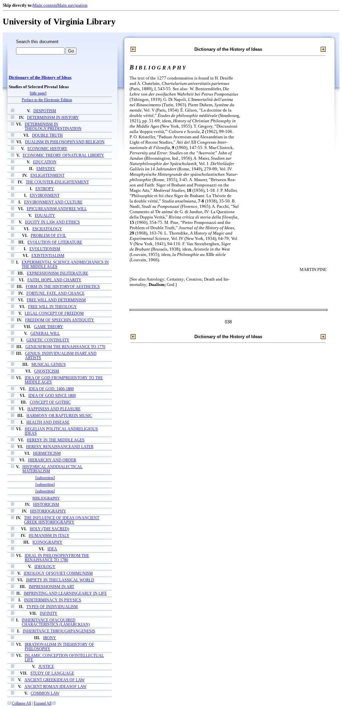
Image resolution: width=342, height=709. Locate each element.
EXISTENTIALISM (47, 256)
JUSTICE (46, 667)
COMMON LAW (45, 693)
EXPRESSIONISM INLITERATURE (57, 273)
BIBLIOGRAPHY (46, 498)
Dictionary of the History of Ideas (40, 77)
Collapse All (21, 703)
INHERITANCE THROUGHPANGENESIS (59, 631)
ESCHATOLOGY (47, 229)
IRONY (49, 638)
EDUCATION (44, 162)
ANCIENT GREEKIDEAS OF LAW (54, 680)
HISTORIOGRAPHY (48, 511)
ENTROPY (44, 189)
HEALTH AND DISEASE (47, 422)
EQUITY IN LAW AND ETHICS (52, 222)
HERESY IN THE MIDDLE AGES (55, 440)
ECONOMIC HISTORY (47, 149)
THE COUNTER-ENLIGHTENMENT (57, 182)
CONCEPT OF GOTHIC (50, 402)
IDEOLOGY (44, 567)
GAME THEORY (48, 327)
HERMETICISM (47, 453)
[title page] (38, 93)
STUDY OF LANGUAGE (52, 673)
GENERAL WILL (45, 333)
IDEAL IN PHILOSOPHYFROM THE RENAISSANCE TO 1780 (57, 558)
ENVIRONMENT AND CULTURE (53, 202)
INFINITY (48, 613)
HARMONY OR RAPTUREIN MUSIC (59, 416)
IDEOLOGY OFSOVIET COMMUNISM (58, 573)
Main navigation (72, 5)
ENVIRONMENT (44, 195)
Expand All (42, 703)
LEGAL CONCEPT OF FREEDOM (54, 313)
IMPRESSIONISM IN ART (51, 587)
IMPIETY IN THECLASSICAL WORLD (60, 580)
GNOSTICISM (46, 371)
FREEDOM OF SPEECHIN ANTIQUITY (59, 320)
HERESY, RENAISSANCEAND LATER (60, 447)
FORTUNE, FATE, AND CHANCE (55, 293)
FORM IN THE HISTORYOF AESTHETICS (63, 287)
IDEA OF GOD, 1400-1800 (51, 389)
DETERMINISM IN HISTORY (53, 118)
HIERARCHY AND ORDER (52, 460)
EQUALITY (45, 216)
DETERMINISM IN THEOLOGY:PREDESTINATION (53, 126)
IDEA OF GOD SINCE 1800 (52, 396)
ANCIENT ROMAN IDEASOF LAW (55, 687)
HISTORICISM (46, 505)
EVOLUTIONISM (44, 249)
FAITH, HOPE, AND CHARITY (54, 280)
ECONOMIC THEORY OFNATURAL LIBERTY (63, 155)
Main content (45, 5)
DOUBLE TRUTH (47, 135)
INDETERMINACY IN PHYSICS (52, 600)
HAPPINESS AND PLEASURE (53, 409)
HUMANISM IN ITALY (49, 536)
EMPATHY (45, 169)
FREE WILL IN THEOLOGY (52, 307)
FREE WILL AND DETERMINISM (56, 300)
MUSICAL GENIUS (48, 365)
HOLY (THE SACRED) (49, 529)
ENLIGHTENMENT (47, 175)
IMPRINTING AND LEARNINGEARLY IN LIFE (65, 593)
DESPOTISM (44, 111)
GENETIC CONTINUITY (47, 340)
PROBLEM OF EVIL (48, 236)
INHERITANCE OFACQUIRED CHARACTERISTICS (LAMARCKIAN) (56, 622)
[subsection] (45, 478)
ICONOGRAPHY (47, 542)
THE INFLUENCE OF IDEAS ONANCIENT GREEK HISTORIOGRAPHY (61, 520)
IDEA (52, 549)
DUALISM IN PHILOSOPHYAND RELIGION (65, 142)
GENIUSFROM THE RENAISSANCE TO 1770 (65, 347)
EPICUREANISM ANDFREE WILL (57, 209)
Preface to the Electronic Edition (47, 100)
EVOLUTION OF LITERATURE (54, 242)
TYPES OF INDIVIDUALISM (52, 607)
